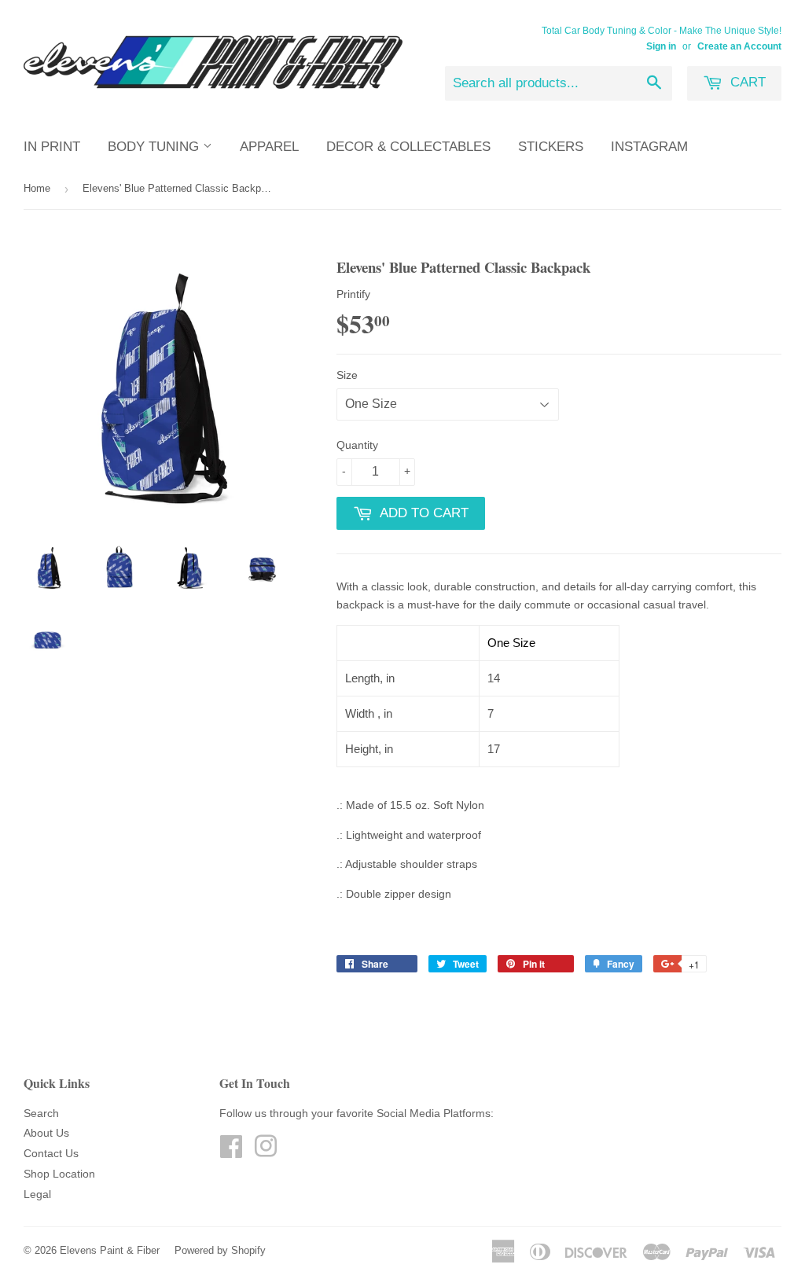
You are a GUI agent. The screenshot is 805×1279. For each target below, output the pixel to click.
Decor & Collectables (408, 146)
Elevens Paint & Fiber (110, 1250)
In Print (52, 146)
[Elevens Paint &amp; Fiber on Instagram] (266, 1151)
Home (37, 188)
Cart (746, 82)
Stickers (550, 146)
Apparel (269, 146)
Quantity (357, 445)
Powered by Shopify (220, 1250)
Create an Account (739, 46)
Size (347, 375)
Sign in (661, 46)
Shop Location (59, 1173)
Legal (37, 1194)
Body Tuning (155, 146)
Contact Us (51, 1153)
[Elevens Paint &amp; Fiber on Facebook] (231, 1151)
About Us (46, 1132)
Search (41, 1113)
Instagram (649, 146)
